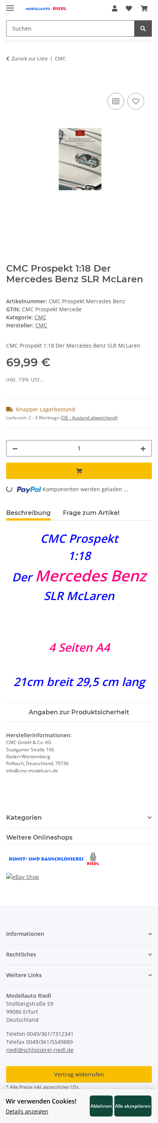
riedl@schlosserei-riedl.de (40, 1049)
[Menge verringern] (15, 448)
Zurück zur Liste (30, 58)
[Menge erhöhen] (143, 448)
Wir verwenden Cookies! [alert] (41, 1101)
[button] (115, 8)
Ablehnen (101, 1106)
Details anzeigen (27, 1111)
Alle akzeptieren (133, 1106)
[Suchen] (143, 28)
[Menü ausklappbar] (10, 5)
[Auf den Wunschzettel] (135, 101)
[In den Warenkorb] (12, 82)
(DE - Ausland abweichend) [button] (89, 417)
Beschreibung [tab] (28, 512)
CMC (40, 317)
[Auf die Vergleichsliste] (115, 101)
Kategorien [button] (24, 817)
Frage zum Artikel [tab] (91, 512)
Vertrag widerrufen (79, 1074)
